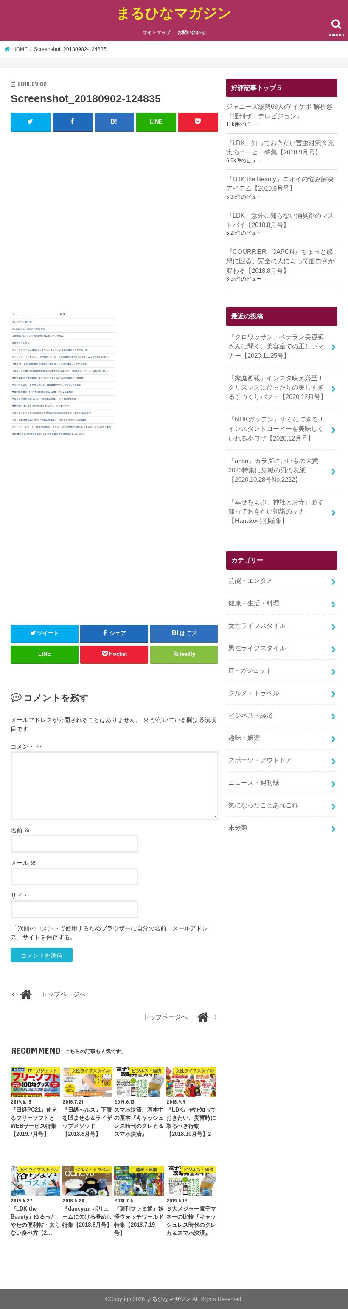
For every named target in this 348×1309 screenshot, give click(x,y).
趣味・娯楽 (244, 737)
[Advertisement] (114, 220)
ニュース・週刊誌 (253, 782)
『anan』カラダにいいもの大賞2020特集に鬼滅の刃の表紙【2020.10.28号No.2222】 (273, 470)
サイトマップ (157, 32)
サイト (19, 895)
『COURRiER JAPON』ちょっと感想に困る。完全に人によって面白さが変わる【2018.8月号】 (280, 261)
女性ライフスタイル (257, 625)
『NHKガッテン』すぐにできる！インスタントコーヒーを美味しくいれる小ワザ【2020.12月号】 (276, 428)
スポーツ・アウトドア (260, 760)
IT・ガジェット (250, 670)
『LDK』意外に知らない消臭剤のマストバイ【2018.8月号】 (280, 220)
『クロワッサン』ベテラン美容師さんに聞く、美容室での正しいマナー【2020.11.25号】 (276, 346)
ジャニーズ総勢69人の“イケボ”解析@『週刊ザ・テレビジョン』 (279, 111)
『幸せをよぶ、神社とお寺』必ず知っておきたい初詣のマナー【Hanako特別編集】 (276, 511)
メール (23, 863)
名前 (20, 830)
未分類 (237, 827)
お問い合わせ (191, 32)
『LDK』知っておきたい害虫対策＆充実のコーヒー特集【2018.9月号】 (280, 148)
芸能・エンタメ (250, 580)
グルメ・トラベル (253, 693)
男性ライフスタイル (257, 648)
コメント (26, 746)
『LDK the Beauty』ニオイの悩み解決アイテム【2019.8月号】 (280, 184)
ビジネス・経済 (250, 715)
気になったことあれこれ (263, 805)
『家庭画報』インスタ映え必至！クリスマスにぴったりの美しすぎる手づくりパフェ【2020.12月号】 (277, 387)
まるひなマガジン (174, 12)
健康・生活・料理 (253, 603)
